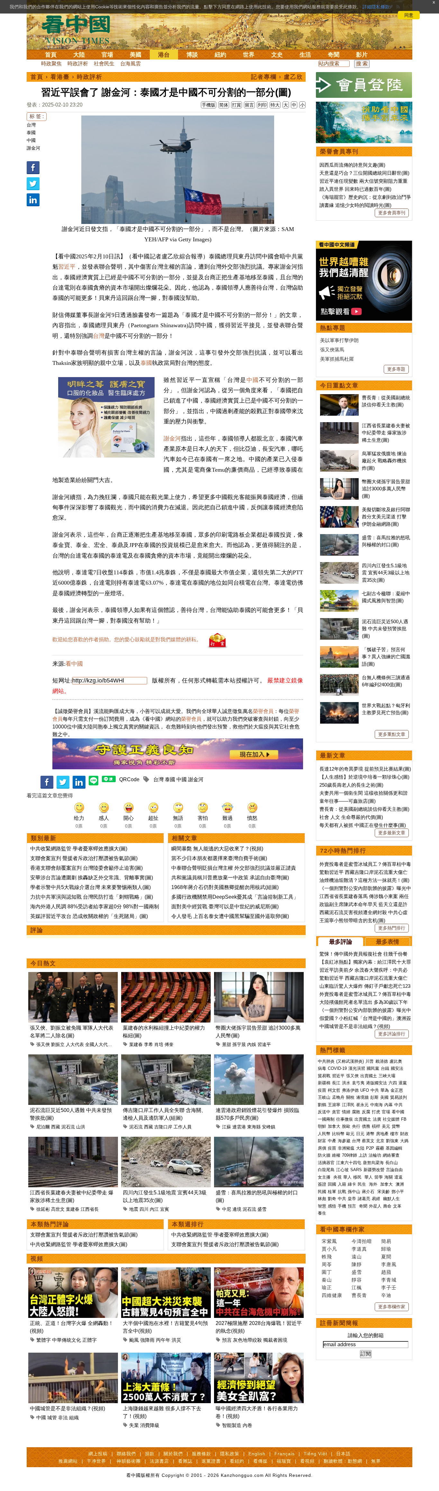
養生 (322, 1213)
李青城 (389, 1280)
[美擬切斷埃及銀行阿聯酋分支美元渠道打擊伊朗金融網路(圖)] (339, 509)
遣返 (398, 1177)
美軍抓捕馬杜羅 (337, 359)
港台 (164, 54)
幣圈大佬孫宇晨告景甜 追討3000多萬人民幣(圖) (386, 489)
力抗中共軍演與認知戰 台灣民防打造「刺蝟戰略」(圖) (91, 897)
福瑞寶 (284, 1461)
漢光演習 (356, 1068)
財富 (322, 1140)
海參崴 (344, 1140)
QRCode (129, 779)
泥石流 (68, 1126)
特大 (275, 104)
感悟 (332, 1206)
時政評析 (77, 63)
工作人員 (183, 1126)
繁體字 (43, 1340)
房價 (322, 1148)
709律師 (349, 1155)
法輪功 (375, 1155)
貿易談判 (399, 1097)
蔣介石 (369, 1191)
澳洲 (400, 1184)
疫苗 (322, 1090)
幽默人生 (391, 1198)
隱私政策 (229, 1453)
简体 (223, 104)
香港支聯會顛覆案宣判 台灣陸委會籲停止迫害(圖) (86, 868)
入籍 (342, 1184)
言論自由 (394, 1169)
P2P (370, 1148)
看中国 (80, 29)
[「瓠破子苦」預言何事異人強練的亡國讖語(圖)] (339, 649)
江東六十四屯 (348, 1162)
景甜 (226, 1044)
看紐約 (237, 1461)
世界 (249, 54)
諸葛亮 (364, 1198)
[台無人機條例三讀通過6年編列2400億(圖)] (339, 677)
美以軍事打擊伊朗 (339, 340)
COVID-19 (337, 1068)
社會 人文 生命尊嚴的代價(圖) (351, 817)
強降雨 (147, 1340)
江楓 (357, 1287)
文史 (277, 54)
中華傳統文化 (66, 1340)
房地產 (382, 1133)
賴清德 (381, 1061)
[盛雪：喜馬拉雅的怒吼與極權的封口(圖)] (259, 1140)
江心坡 (342, 1169)
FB (404, 1119)
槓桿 (376, 1126)
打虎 (376, 1111)
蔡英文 (368, 1140)
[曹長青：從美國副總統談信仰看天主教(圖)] (339, 397)
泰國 (31, 132)
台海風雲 (130, 63)
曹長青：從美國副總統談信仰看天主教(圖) (364, 809)
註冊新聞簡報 (339, 1323)
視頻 (37, 1258)
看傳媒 (260, 1461)
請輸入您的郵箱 (366, 1335)
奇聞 (333, 54)
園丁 (327, 1272)
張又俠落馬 (332, 349)
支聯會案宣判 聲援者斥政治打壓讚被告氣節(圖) (84, 858)
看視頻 (307, 1461)
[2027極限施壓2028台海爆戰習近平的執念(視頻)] (259, 1271)
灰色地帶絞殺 (247, 1340)
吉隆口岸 (163, 1126)
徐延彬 (43, 1209)
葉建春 (136, 1044)
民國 (322, 1191)
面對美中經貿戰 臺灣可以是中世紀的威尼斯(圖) (225, 906)
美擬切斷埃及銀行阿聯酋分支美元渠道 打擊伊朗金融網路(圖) (386, 517)
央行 (356, 1126)
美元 (386, 1126)
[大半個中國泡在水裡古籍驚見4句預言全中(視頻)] (166, 1271)
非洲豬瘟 (346, 1148)
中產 (332, 1140)
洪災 (176, 1340)
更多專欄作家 (391, 1306)
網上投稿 (98, 1453)
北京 (380, 1140)
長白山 (391, 1162)
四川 (143, 1209)
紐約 (220, 54)
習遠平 (264, 1044)
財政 (404, 1133)
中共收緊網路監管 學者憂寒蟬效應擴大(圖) (78, 848)
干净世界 (96, 1461)
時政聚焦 (51, 63)
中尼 (226, 1209)
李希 (148, 1044)
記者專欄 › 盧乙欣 (277, 77)
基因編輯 (394, 1148)
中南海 (376, 1104)
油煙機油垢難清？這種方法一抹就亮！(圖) (364, 880)
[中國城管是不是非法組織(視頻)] (73, 1356)
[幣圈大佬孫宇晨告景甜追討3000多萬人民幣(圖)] (259, 975)
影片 (362, 54)
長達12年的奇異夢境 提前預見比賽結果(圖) (365, 769)
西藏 (55, 1126)
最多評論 (340, 942)
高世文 (58, 1209)
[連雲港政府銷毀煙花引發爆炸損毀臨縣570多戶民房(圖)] (259, 1058)
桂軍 (332, 1191)
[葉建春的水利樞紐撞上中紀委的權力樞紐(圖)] (166, 975)
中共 (375, 1090)
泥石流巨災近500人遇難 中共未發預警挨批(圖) (385, 629)
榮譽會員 (263, 711)
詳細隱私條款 (376, 6)
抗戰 (342, 1191)
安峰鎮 (268, 1126)
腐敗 (356, 1111)
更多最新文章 (391, 832)
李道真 (359, 1249)
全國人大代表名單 (103, 1044)
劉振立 (58, 1044)
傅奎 (169, 1044)
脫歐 (346, 1126)
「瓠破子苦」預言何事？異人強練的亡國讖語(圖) (386, 657)
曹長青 (359, 1295)
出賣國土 (368, 1075)
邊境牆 (362, 1097)
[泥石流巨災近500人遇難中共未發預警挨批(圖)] (73, 1058)
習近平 (67, 267)
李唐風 (389, 1264)
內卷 (247, 1425)
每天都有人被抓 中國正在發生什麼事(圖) (362, 825)
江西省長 (90, 1209)
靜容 (357, 1280)
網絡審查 (391, 1155)
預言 (227, 1340)
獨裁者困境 (275, 1340)
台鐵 (385, 1068)
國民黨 (373, 1068)
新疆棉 (324, 1082)
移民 (357, 1177)
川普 (369, 1061)
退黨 (403, 1082)
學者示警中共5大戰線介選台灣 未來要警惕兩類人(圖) (90, 887)
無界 (376, 1461)
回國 (332, 1184)
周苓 (327, 1264)
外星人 (375, 1206)
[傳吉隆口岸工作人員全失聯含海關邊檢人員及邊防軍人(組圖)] (166, 1058)
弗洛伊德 (350, 1090)
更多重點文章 (391, 734)
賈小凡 (329, 1249)
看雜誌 (185, 1461)
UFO (364, 1090)
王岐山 (324, 1097)
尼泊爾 (43, 1126)
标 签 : (37, 116)
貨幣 (396, 1126)
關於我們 (173, 1453)
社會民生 (104, 63)
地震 (133, 1209)
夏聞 (386, 1256)
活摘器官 (326, 1162)
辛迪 (386, 1295)
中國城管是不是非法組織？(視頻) (67, 1408)
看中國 (74, 664)
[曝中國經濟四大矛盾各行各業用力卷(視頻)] (259, 1356)
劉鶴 (322, 1104)
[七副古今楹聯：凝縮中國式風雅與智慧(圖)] (339, 593)
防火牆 (324, 1155)
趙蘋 (386, 1272)
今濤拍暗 (362, 1241)
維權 (336, 1155)
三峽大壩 (387, 1075)
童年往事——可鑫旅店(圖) (347, 801)
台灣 (31, 124)
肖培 (158, 1044)
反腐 (366, 1111)
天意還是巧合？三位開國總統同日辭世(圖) (364, 173)
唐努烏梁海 (373, 1162)
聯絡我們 (126, 1453)
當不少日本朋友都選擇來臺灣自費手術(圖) (219, 858)
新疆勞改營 (373, 1169)
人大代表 (75, 1044)
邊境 (236, 1209)
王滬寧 (334, 1104)
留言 (249, 104)
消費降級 (149, 1425)
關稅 (350, 1097)
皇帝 (352, 1198)
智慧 (322, 1206)
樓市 (394, 1133)
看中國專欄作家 (342, 1229)
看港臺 (60, 77)
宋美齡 (383, 1191)
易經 (376, 1198)
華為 (385, 1090)
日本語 (343, 1453)
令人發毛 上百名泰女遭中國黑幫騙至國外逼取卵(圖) (230, 916)
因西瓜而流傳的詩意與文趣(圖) (352, 165)
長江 (336, 1082)
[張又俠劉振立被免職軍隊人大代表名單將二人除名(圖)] (73, 975)
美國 (135, 54)
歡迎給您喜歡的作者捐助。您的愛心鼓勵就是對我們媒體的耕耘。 (127, 639)
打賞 (236, 104)
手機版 (208, 104)
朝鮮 (322, 1126)
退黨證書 (211, 1461)
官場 (107, 54)
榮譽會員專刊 (339, 151)
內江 (154, 1209)
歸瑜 (386, 1249)
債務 (366, 1126)
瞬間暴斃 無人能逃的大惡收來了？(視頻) (217, 848)
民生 (362, 1184)
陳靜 (357, 1264)
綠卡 (352, 1184)
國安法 (397, 1068)
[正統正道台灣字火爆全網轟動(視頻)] (73, 1271)
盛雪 (261, 1209)
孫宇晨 (239, 1044)
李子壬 (389, 1287)
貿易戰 (324, 1075)
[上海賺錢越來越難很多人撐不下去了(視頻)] (166, 1356)
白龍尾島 (326, 1169)
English (256, 1453)
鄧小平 (397, 1191)
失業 (134, 1425)
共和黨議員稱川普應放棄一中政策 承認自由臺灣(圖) (230, 877)
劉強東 (392, 1140)
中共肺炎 (326, 1061)
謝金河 (33, 148)
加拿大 (334, 1126)
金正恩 (396, 1090)
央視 (337, 1177)
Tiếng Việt (315, 1453)
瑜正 (327, 1287)
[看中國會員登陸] (364, 85)
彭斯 (374, 1097)
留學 (378, 1177)
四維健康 (332, 1295)
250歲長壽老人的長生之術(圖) (351, 785)
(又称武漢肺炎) (350, 1061)
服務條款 (201, 1453)
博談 (192, 54)
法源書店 (159, 1461)
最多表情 (387, 942)
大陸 (79, 54)
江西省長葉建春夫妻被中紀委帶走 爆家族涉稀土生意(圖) (386, 433)
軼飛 (327, 1256)
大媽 (404, 1140)
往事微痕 (344, 1119)
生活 (305, 54)
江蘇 (226, 1126)
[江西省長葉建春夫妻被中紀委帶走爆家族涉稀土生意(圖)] (73, 1140)
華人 (347, 1177)
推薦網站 (68, 1461)
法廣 (377, 1119)
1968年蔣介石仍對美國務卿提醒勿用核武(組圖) (225, 887)
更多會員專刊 (391, 212)
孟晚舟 (338, 1097)
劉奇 (332, 1198)
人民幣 (324, 1133)
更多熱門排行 (391, 928)
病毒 (322, 1068)
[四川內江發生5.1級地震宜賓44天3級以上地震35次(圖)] (166, 1140)
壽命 (387, 1206)
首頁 (51, 54)
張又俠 (43, 1044)
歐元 (350, 1133)
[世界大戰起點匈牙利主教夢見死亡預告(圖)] (339, 705)
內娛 (251, 1044)
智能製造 (231, 1425)
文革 (397, 1206)
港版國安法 (376, 1082)
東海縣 (254, 1126)
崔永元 (362, 1104)
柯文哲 (334, 1090)
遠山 (357, 1256)
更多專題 (396, 369)
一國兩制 (326, 1119)
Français (284, 1453)
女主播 (325, 1177)
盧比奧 (396, 1061)
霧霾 (380, 1148)
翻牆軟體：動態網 (343, 1461)
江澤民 (348, 1104)
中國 (31, 140)
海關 (388, 1177)
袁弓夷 (358, 1082)
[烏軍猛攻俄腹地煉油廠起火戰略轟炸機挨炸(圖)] (339, 453)
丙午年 (163, 1340)
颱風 (134, 1340)
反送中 (324, 1111)
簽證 (322, 1184)
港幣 (370, 1133)
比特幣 (338, 1133)
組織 (74, 1417)
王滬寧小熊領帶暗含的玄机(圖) (352, 920)
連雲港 (239, 1126)
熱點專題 (333, 328)
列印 (262, 104)
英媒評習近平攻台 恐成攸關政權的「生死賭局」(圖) (89, 916)
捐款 (150, 1453)
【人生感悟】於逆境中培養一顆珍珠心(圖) (364, 777)
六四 (393, 1082)
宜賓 (164, 1209)
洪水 (346, 1082)
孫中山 (354, 1191)
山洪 (80, 1126)
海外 (374, 1184)
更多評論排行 (391, 1033)
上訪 (363, 1155)
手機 (342, 1206)
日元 (360, 1133)
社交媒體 (391, 1119)
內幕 (388, 1104)
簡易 (386, 1241)
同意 (408, 15)
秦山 (327, 1280)
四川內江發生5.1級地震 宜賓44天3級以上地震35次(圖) (385, 573)
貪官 (336, 1111)
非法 (63, 1417)
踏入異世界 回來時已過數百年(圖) (355, 189)
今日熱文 (43, 963)
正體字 (89, 1340)
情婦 (346, 1111)
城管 (52, 1417)
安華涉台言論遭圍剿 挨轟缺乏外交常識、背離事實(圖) (91, 877)
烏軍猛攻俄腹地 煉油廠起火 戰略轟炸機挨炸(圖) (384, 461)
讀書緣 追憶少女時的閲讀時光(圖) (355, 205)
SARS (356, 1169)
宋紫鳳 (329, 1241)
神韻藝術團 (129, 1461)
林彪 (322, 1198)
